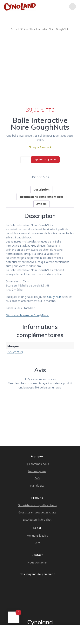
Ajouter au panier (45, 159)
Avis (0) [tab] (41, 204)
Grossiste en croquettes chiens (37, 505)
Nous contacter (37, 562)
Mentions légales (37, 535)
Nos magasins (37, 471)
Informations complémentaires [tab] (41, 197)
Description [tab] (41, 189)
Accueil (15, 29)
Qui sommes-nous (37, 464)
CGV (37, 543)
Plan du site (37, 485)
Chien (24, 29)
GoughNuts (54, 297)
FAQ (37, 478)
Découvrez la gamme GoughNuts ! (27, 315)
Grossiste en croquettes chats (37, 512)
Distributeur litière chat (37, 519)
